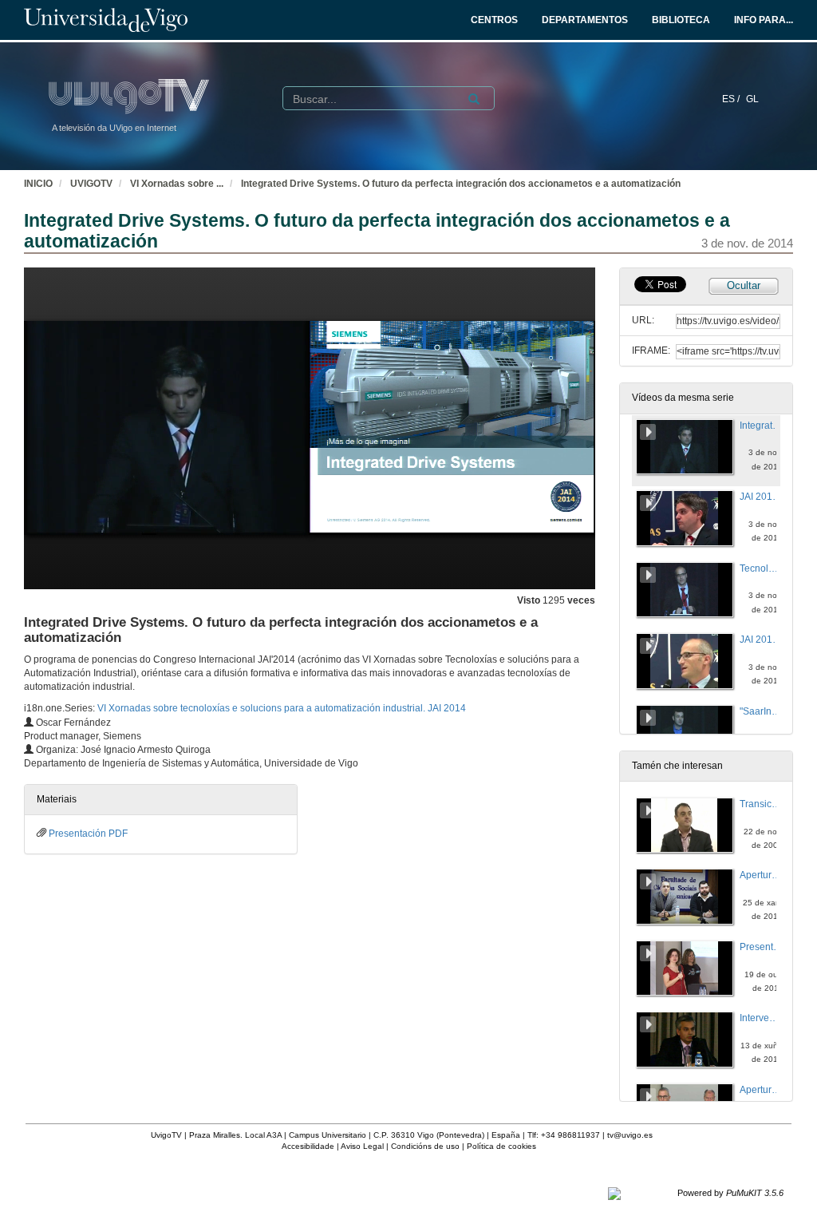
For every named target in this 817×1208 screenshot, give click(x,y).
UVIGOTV (91, 183)
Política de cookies (501, 1146)
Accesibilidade (308, 1146)
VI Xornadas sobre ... (176, 183)
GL (752, 99)
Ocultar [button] (743, 285)
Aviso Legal (362, 1146)
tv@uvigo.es (630, 1135)
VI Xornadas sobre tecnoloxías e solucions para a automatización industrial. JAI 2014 (281, 708)
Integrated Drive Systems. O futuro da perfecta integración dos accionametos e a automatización (461, 183)
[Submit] (474, 99)
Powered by (730, 1193)
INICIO (38, 183)
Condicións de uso (425, 1146)
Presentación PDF (88, 833)
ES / (732, 99)
